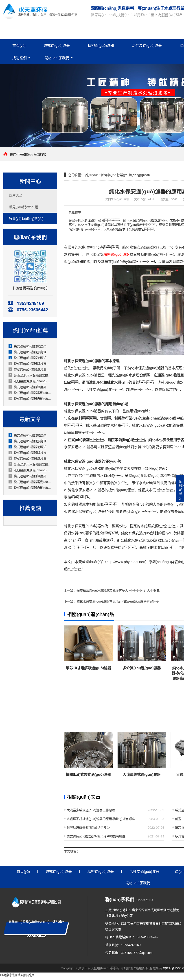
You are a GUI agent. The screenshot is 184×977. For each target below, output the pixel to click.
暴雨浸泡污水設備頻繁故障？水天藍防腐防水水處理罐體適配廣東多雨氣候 (31, 375)
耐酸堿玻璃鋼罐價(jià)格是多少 (88, 827)
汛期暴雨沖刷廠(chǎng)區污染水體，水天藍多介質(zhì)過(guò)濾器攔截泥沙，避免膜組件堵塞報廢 (31, 381)
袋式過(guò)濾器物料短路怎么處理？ (31, 446)
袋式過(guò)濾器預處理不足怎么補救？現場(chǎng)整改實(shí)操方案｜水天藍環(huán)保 (31, 441)
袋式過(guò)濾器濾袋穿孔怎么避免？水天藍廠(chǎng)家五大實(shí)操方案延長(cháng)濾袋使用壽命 (31, 452)
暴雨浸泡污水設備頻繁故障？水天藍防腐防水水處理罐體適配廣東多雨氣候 (31, 464)
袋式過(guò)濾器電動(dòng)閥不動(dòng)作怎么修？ (31, 481)
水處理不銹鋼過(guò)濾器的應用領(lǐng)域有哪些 (101, 818)
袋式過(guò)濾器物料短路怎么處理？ (31, 357)
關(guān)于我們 (57, 57)
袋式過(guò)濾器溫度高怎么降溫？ (31, 387)
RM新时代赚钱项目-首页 (17, 975)
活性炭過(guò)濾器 (147, 45)
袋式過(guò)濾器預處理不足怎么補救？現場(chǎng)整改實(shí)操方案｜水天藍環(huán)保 (31, 352)
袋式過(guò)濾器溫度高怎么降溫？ (31, 476)
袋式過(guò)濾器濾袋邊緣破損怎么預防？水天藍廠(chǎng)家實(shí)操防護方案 (31, 369)
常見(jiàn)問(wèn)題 (23, 206)
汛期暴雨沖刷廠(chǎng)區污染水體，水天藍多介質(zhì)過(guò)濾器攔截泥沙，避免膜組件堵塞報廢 (31, 470)
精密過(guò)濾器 (101, 45)
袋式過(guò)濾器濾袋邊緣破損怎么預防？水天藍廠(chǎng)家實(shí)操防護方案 (31, 458)
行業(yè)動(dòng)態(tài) (26, 218)
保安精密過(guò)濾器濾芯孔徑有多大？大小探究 (118, 590)
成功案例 (19, 57)
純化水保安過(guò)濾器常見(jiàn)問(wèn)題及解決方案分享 (118, 601)
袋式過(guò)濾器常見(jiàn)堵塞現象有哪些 (96, 836)
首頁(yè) (19, 45)
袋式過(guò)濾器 (57, 45)
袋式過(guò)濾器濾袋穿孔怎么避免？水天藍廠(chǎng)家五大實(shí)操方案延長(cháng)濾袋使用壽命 (31, 363)
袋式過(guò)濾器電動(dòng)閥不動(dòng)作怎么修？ (31, 392)
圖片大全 (15, 195)
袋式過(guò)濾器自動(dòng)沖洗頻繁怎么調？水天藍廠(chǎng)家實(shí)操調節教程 (31, 487)
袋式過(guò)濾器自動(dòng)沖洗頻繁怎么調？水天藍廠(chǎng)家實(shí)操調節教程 (31, 398)
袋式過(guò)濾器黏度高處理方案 (31, 346)
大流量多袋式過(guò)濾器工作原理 (91, 810)
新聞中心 (107, 175)
